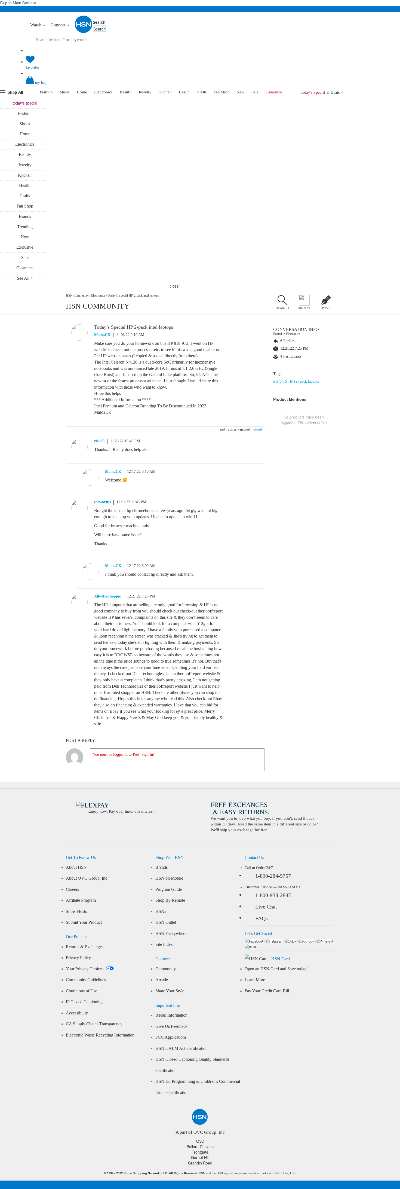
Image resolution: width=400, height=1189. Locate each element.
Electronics (103, 92)
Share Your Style (169, 991)
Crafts (202, 92)
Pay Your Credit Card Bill (267, 991)
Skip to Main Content (18, 2)
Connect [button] (59, 25)
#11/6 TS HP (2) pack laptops (296, 381)
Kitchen (164, 92)
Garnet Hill (200, 1157)
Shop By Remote (170, 900)
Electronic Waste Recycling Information (100, 1035)
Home (82, 92)
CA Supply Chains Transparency (94, 1024)
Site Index (164, 944)
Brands (25, 216)
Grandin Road (200, 1163)
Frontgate (200, 1152)
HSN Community (77, 295)
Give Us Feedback (171, 1026)
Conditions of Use (81, 991)
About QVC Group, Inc (86, 878)
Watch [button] (36, 25)
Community (165, 969)
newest (245, 429)
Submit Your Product (84, 922)
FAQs (261, 918)
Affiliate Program (81, 900)
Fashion (46, 92)
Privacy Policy (78, 957)
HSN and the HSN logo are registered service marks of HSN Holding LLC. (200, 1173)
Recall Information (171, 1015)
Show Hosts (76, 911)
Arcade (161, 979)
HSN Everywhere (170, 933)
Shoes (65, 92)
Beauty (125, 92)
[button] (200, 84)
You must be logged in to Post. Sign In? (124, 754)
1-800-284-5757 (273, 876)
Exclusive (24, 247)
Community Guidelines (86, 979)
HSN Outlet (165, 922)
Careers (72, 889)
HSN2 (161, 911)
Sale (255, 92)
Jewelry (145, 92)
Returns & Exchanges (84, 946)
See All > (25, 278)
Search (99, 22)
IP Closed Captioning (84, 1001)
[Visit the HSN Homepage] (84, 32)
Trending (25, 226)
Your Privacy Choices (85, 969)
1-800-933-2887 (273, 895)
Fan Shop (221, 92)
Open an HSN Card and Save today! (276, 969)
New (240, 92)
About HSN (76, 867)
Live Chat (266, 907)
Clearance (274, 92)
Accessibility (77, 1013)
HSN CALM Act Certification (181, 1048)
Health (184, 92)
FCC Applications (170, 1037)
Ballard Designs (200, 1146)
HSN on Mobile (169, 878)
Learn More (255, 979)
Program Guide (168, 889)
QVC (200, 1141)
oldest (257, 429)
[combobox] (128, 40)
